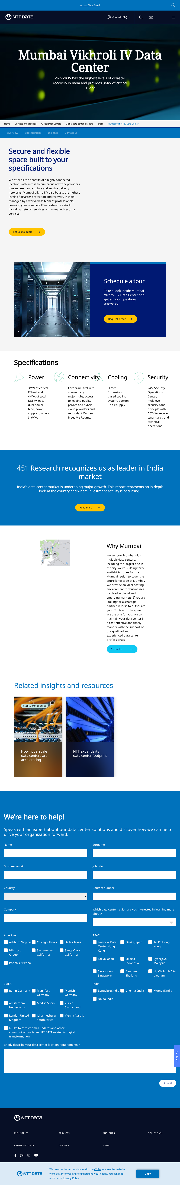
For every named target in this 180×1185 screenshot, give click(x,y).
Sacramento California (45, 952)
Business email (14, 866)
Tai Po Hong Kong (162, 944)
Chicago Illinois (47, 942)
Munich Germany (71, 993)
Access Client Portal (90, 5)
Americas (10, 935)
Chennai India (135, 991)
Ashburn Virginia (20, 942)
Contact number (103, 888)
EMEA (7, 984)
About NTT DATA (24, 1145)
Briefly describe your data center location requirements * (42, 1045)
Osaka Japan (134, 942)
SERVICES (64, 1133)
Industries (21, 1133)
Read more (85, 507)
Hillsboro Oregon (15, 952)
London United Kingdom (19, 1018)
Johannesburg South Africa (46, 1018)
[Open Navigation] (173, 17)
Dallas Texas (73, 942)
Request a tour (117, 319)
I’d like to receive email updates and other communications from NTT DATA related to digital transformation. (42, 1032)
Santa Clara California (72, 952)
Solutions (155, 1133)
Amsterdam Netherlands (17, 1005)
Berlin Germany (19, 991)
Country (9, 888)
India (96, 984)
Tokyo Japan (106, 959)
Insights (53, 132)
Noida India (105, 999)
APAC (96, 935)
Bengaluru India (108, 991)
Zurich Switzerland (73, 1005)
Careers (64, 1145)
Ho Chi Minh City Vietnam (165, 973)
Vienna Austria (74, 1015)
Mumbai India (163, 991)
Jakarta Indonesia (132, 961)
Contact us (71, 132)
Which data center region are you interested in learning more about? (133, 911)
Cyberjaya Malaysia (160, 961)
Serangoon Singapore (105, 973)
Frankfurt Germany (43, 993)
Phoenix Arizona (20, 963)
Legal (107, 1145)
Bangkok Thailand (131, 973)
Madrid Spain (46, 1003)
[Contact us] (151, 17)
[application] (90, 1173)
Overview (12, 132)
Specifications (33, 132)
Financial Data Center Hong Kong (107, 946)
